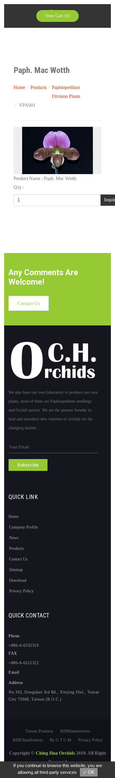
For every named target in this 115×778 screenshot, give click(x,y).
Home (19, 87)
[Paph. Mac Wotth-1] (57, 150)
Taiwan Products (39, 731)
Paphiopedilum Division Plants (66, 92)
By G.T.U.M (60, 740)
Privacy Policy (21, 591)
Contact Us (18, 559)
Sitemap (16, 570)
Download (17, 580)
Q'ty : (19, 187)
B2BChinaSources (28, 740)
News (13, 538)
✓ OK (89, 772)
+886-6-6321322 (24, 663)
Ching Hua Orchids (55, 753)
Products (38, 87)
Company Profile (23, 527)
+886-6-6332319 (24, 645)
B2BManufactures (75, 731)
